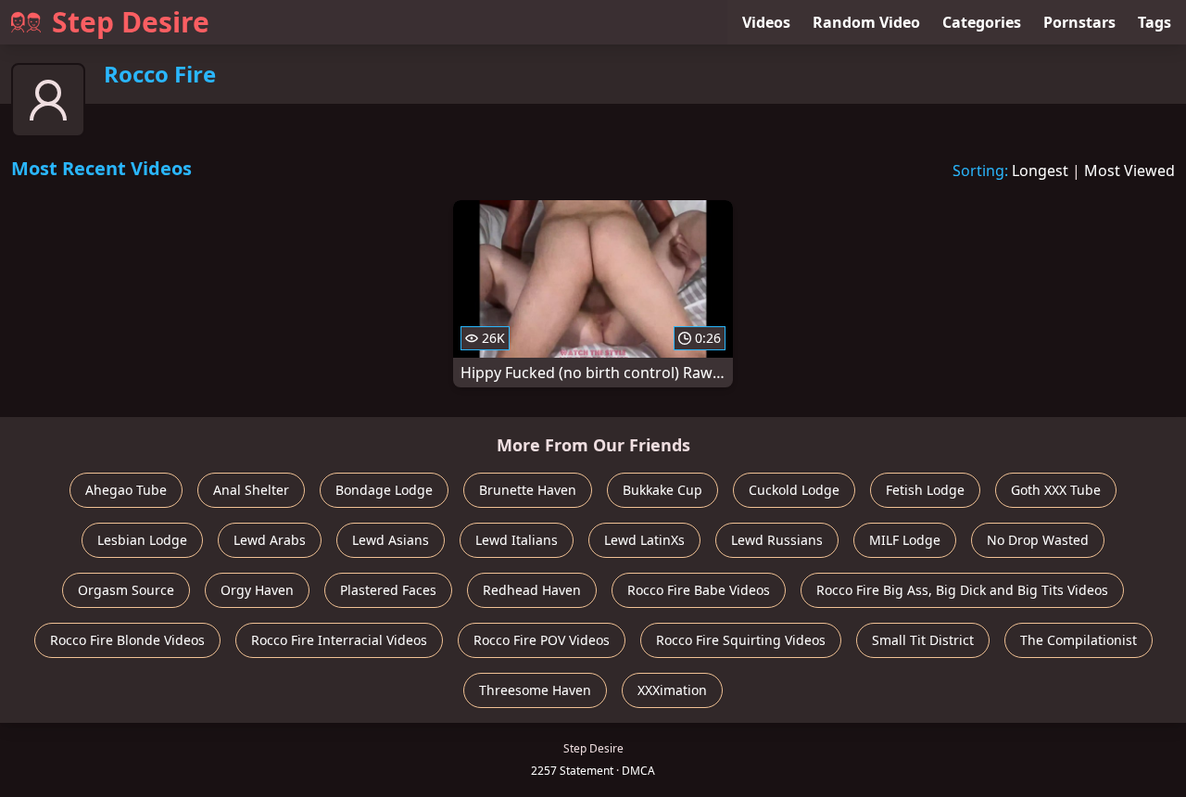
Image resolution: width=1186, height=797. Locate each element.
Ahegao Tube (126, 490)
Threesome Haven (535, 690)
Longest (1040, 170)
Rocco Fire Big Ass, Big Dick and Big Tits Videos (962, 590)
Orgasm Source (126, 590)
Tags (1154, 22)
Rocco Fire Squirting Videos (741, 640)
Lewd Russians (777, 540)
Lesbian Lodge (142, 540)
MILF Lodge (904, 540)
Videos (766, 22)
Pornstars (1079, 22)
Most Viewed (1129, 170)
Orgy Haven (257, 590)
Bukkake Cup (662, 490)
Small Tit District (923, 640)
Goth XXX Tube (1056, 490)
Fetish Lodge (925, 490)
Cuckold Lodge (794, 490)
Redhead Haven (532, 590)
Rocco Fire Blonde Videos (127, 640)
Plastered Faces (388, 590)
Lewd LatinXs (644, 540)
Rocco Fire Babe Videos (698, 590)
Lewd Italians (516, 540)
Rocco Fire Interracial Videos (339, 640)
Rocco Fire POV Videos (541, 640)
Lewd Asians (390, 540)
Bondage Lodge (384, 490)
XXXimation (672, 690)
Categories (981, 22)
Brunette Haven (527, 490)
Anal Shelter (251, 490)
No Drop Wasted (1038, 540)
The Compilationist (1078, 640)
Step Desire (130, 22)
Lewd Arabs (269, 540)
